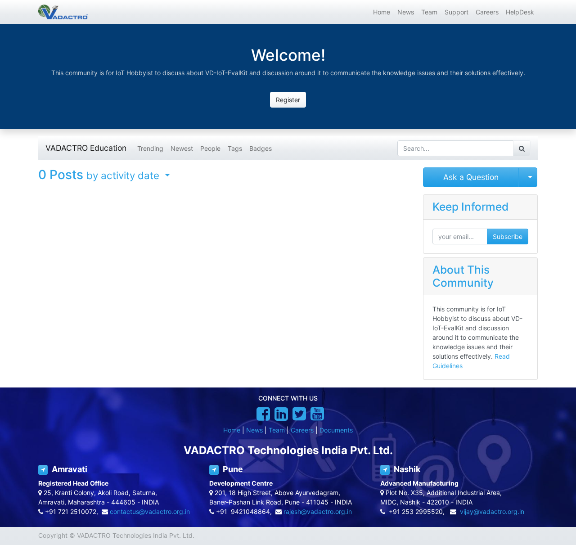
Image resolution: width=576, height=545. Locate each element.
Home (231, 430)
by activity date (124, 175)
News (254, 430)
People (210, 148)
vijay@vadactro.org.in (492, 511)
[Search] (522, 148)
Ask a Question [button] (471, 177)
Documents (336, 430)
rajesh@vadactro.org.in (318, 511)
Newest (182, 148)
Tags (235, 148)
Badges (260, 148)
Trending (150, 148)
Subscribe (507, 236)
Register (288, 100)
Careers (302, 430)
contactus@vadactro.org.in (150, 511)
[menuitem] (381, 12)
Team (277, 430)
